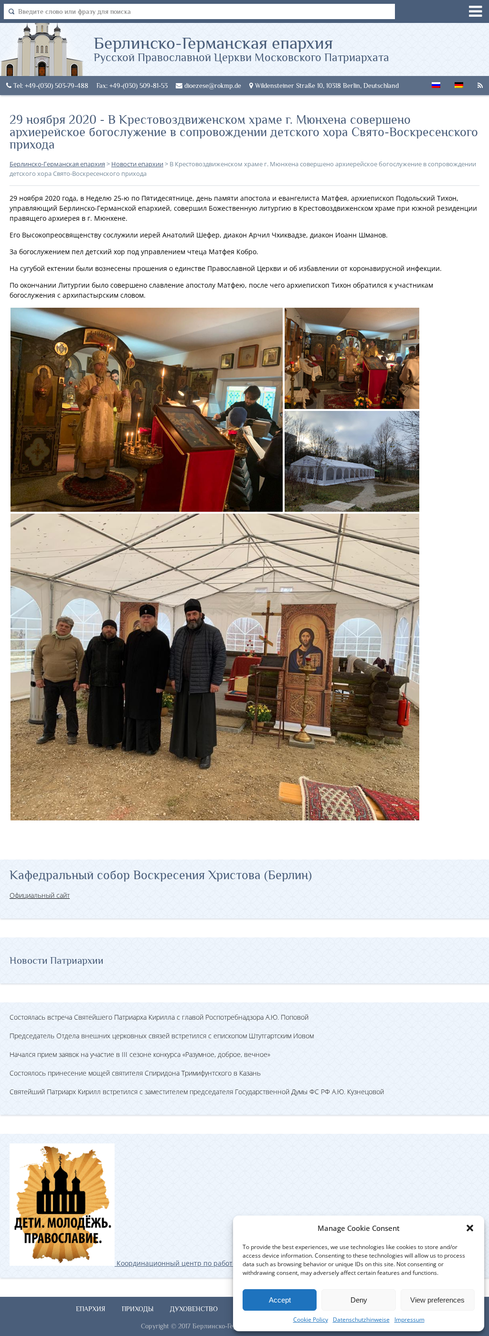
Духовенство (194, 1309)
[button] (470, 1228)
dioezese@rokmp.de (211, 85)
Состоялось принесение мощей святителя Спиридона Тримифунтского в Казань (135, 1072)
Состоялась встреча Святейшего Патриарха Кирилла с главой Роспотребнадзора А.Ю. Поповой (159, 1017)
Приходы (138, 1309)
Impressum (409, 1319)
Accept (280, 1300)
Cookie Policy (310, 1319)
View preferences (437, 1300)
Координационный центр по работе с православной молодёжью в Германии (243, 1263)
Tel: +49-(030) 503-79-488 (49, 85)
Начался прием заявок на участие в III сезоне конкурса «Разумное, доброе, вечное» (140, 1054)
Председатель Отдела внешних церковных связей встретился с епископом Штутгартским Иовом (162, 1035)
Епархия (91, 1309)
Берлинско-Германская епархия (241, 48)
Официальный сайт (40, 895)
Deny (359, 1300)
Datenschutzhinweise (361, 1319)
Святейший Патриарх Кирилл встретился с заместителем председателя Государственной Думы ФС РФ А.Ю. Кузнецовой (197, 1091)
